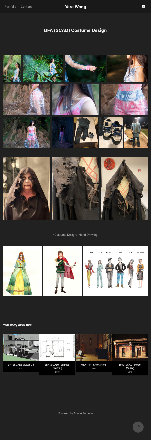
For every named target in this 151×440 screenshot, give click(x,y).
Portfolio (10, 6)
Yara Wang (75, 6)
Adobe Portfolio (83, 413)
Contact (26, 6)
